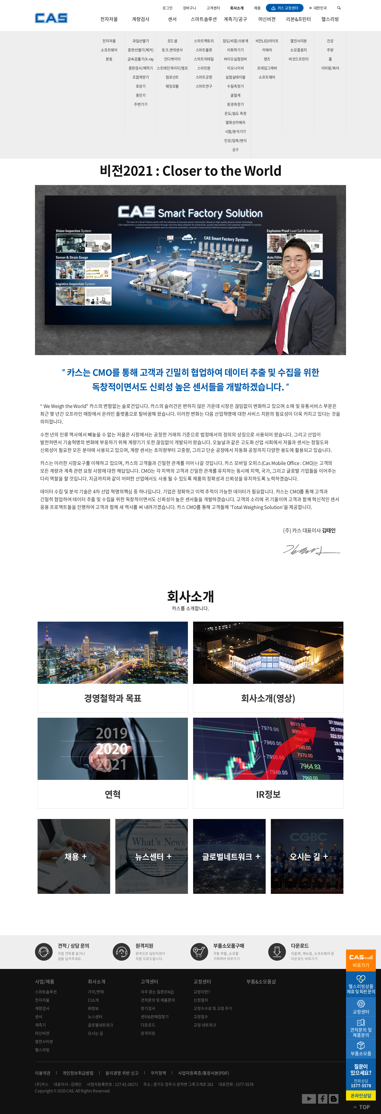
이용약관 (43, 1073)
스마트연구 (204, 86)
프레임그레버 (267, 67)
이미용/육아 (330, 67)
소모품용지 (298, 49)
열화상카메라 (235, 122)
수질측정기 (235, 86)
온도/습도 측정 (235, 113)
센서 (172, 19)
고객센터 (213, 7)
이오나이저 (235, 67)
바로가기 (361, 965)
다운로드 (148, 1025)
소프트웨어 (109, 49)
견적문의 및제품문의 (361, 1032)
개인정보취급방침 (78, 1073)
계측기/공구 (235, 19)
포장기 (141, 86)
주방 (330, 49)
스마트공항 (204, 77)
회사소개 (236, 7)
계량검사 (140, 19)
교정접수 (201, 1016)
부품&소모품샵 (261, 981)
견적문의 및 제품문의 (158, 1000)
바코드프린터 (299, 58)
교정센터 (202, 981)
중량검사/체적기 (141, 67)
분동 (109, 58)
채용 (257, 7)
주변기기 (140, 104)
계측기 (40, 1025)
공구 (235, 149)
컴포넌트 (172, 77)
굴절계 (235, 95)
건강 (330, 40)
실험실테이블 (235, 77)
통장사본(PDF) (216, 1073)
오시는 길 (95, 1033)
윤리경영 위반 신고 (122, 1073)
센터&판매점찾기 (155, 1016)
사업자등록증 (189, 1073)
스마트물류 (204, 49)
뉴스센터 (95, 1016)
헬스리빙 (330, 19)
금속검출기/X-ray (141, 58)
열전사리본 (298, 40)
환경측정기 (235, 104)
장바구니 (189, 7)
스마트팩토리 (204, 40)
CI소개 (93, 1000)
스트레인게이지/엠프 (172, 67)
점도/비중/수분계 (235, 40)
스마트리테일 (204, 58)
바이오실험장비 (235, 58)
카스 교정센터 (287, 7)
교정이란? (202, 992)
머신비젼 (267, 19)
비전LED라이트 (267, 40)
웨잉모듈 (172, 86)
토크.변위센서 (172, 49)
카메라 (267, 49)
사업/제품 (44, 981)
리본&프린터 (298, 19)
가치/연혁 (96, 992)
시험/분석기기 (235, 131)
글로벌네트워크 (100, 1025)
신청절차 (201, 1000)
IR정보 (93, 1008)
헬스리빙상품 (361, 989)
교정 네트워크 (205, 1025)
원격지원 (148, 1033)
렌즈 (267, 58)
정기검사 (148, 1008)
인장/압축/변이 (235, 140)
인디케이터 (172, 58)
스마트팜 (203, 67)
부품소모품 (361, 1053)
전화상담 (361, 1083)
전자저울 (109, 19)
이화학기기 (235, 49)
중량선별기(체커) (140, 49)
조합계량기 (140, 77)
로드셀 (172, 40)
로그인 (168, 7)
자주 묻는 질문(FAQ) (157, 992)
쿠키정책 (158, 1073)
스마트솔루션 (204, 19)
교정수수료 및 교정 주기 (213, 1008)
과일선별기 (140, 40)
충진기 (141, 95)
